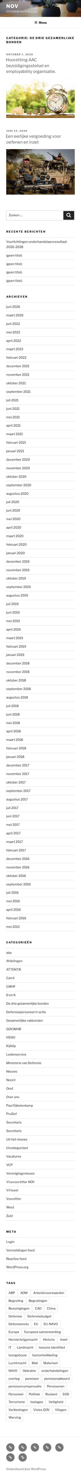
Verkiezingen (18, 1410)
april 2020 (13, 527)
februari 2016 (16, 918)
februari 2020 (16, 544)
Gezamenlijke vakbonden (24, 1020)
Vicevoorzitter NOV (20, 1182)
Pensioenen (55, 1386)
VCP (9, 1165)
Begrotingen (38, 1301)
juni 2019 (13, 612)
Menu (43, 22)
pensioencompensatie (25, 1386)
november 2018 (17, 672)
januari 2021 (15, 451)
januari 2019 (15, 655)
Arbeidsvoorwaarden (48, 1293)
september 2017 (18, 791)
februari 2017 (16, 850)
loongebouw (18, 1355)
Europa (14, 1332)
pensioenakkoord (57, 1379)
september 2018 (18, 689)
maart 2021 (14, 434)
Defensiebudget (39, 1316)
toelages (36, 1402)
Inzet (64, 1340)
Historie (49, 1340)
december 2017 (17, 765)
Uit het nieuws (16, 1139)
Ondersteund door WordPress (26, 1469)
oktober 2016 (16, 876)
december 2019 (17, 561)
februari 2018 (16, 748)
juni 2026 (13, 307)
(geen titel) (14, 255)
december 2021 (17, 366)
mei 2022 (13, 332)
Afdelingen (14, 961)
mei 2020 (13, 519)
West (10, 1207)
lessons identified (52, 1347)
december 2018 (17, 663)
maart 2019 (14, 638)
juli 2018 (12, 706)
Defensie (15, 1316)
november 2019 (17, 570)
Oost (9, 1088)
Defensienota (19, 1324)
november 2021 (17, 375)
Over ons (12, 1097)
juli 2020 (12, 502)
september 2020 (18, 485)
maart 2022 (14, 349)
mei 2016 (13, 901)
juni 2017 (13, 816)
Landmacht (25, 1347)
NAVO (13, 1371)
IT (10, 1347)
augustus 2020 (17, 494)
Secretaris (14, 1122)
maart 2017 (14, 842)
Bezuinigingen (19, 1308)
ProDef (11, 1114)
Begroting (16, 1301)
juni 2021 (13, 409)
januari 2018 (15, 757)
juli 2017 (12, 808)
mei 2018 (13, 723)
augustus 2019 (17, 595)
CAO (38, 1308)
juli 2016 (12, 893)
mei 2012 (13, 927)
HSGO (10, 1037)
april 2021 (13, 425)
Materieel (50, 1363)
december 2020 (18, 459)
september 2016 (18, 884)
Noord (10, 1080)
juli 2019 (12, 604)
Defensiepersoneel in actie (26, 1012)
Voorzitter (13, 1199)
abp (9, 953)
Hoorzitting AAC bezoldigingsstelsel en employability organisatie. (31, 65)
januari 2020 (15, 553)
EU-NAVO (51, 1324)
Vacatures (13, 1156)
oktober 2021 (16, 383)
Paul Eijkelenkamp (19, 1105)
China (51, 1308)
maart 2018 (14, 740)
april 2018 (13, 731)
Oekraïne (29, 1371)
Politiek (34, 1394)
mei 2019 (13, 621)
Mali (35, 1363)
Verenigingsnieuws (20, 1173)
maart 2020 (14, 536)
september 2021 (18, 392)
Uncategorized (17, 1148)
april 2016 (13, 910)
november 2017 (17, 774)
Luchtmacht (17, 1363)
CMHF (11, 986)
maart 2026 (14, 315)
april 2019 (13, 629)
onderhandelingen (54, 1371)
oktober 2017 (16, 782)
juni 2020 (13, 510)
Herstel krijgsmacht (23, 1340)
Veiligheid (56, 1402)
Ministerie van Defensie (23, 1063)
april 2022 (13, 341)
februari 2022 (16, 358)
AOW (24, 1293)
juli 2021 (12, 400)
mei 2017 (13, 825)
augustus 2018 (17, 697)
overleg (14, 1379)
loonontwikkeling (45, 1355)
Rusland (51, 1394)
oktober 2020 (16, 477)
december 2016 (17, 859)
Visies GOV (41, 1410)
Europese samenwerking (42, 1332)
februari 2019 (16, 646)
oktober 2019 (16, 578)
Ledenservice (16, 1054)
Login (10, 1242)
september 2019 (18, 587)
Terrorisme (17, 1402)
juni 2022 (13, 324)
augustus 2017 (17, 799)
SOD (66, 1394)
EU (36, 1324)
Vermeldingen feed (20, 1250)
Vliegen (60, 1410)
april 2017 (13, 833)
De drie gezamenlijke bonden (27, 1003)
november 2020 (18, 468)
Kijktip (11, 1046)
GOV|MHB (13, 1029)
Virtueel (12, 1190)
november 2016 (17, 867)
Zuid (9, 1216)
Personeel (16, 1394)
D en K (11, 995)
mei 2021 (13, 417)
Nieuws (11, 1071)
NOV (12, 6)
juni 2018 (13, 714)
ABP (12, 1293)
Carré (10, 978)
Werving (15, 1417)
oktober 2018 (16, 680)
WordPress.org (17, 1267)
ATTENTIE (13, 969)
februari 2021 (16, 442)
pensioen (32, 1379)
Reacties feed (16, 1259)
